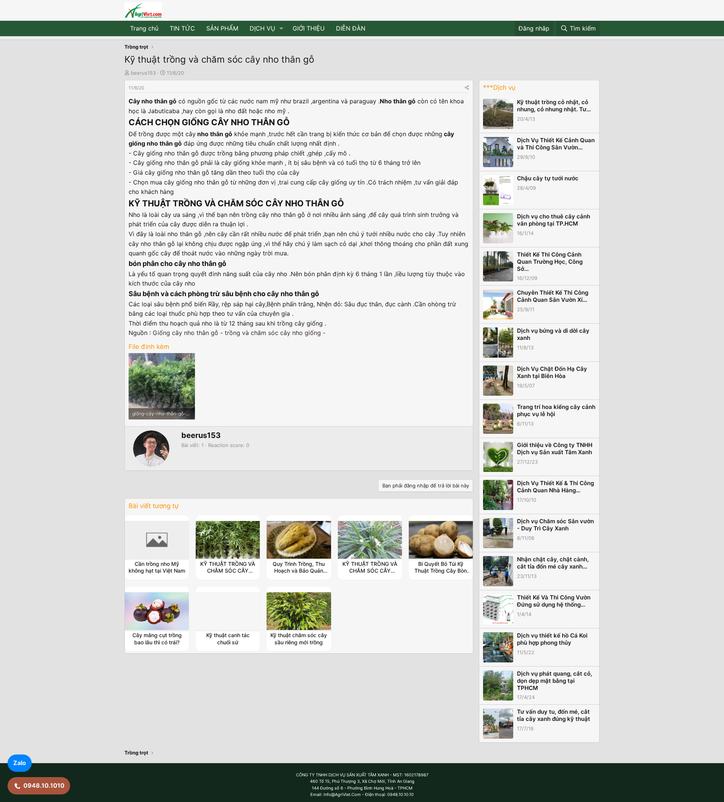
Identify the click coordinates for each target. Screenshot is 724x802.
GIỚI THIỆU (309, 28)
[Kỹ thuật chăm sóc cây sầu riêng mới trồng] (299, 611)
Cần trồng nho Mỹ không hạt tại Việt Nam (157, 567)
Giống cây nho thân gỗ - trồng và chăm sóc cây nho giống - (239, 332)
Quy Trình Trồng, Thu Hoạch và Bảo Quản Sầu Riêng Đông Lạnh (298, 571)
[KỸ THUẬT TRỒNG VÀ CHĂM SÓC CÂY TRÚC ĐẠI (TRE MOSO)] (228, 540)
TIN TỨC (182, 28)
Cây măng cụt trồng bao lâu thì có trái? (157, 638)
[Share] (467, 87)
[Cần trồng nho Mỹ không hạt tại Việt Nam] (157, 540)
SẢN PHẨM (222, 28)
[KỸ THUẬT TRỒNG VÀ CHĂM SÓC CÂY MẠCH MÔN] (370, 540)
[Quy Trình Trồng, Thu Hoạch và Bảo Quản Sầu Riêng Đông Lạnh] (299, 540)
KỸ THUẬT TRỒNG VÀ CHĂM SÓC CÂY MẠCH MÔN (369, 571)
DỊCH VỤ (262, 28)
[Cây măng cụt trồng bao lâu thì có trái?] (157, 611)
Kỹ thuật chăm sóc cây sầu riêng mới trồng (298, 638)
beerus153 (143, 73)
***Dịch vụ (499, 87)
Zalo (19, 763)
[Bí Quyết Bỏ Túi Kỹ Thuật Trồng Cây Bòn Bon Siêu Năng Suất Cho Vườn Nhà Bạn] (441, 540)
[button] (281, 29)
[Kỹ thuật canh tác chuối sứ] (228, 611)
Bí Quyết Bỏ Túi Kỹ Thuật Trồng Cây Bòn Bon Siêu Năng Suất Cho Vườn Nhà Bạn (440, 574)
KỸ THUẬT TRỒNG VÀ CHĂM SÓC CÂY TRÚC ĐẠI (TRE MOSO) (227, 574)
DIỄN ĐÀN (350, 28)
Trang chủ (144, 28)
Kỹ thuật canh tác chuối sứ (228, 638)
